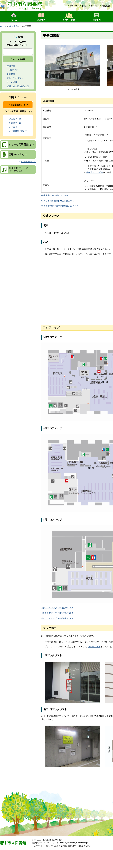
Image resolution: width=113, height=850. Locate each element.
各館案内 (13, 26)
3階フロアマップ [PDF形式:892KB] (57, 608)
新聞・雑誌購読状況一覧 (18, 86)
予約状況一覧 (15, 123)
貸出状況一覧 (15, 119)
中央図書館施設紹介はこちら (54, 195)
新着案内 (11, 74)
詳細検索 (11, 66)
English (73, 6)
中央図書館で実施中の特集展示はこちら (60, 206)
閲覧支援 (106, 6)
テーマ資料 (12, 82)
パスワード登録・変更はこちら (17, 111)
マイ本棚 (13, 127)
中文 (84, 6)
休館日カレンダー (94, 172)
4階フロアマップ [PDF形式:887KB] (57, 613)
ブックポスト (94, 646)
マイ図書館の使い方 (18, 131)
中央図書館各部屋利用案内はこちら (57, 201)
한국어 (94, 6)
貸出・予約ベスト (15, 78)
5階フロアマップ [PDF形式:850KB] (57, 618)
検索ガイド (13, 70)
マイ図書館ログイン (18, 104)
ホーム (3, 26)
